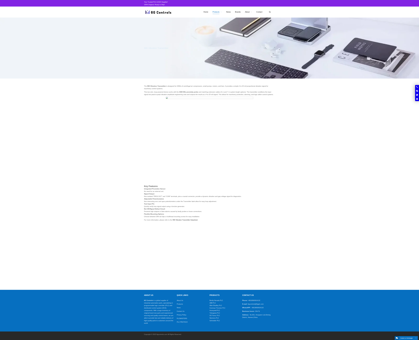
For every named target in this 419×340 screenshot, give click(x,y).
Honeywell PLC (215, 310)
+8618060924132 (254, 300)
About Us (180, 300)
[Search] (270, 12)
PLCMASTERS (182, 318)
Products (180, 304)
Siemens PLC (214, 318)
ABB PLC (213, 303)
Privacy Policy (181, 315)
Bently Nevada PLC (216, 300)
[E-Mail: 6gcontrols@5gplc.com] (417, 99)
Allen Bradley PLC (216, 305)
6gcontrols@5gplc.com (256, 304)
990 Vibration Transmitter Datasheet (185, 220)
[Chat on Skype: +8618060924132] (417, 91)
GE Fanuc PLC (215, 315)
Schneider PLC (215, 320)
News (179, 307)
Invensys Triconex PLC (217, 308)
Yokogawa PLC (215, 313)
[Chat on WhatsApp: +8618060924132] (417, 95)
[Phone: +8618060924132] (417, 87)
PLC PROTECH (182, 322)
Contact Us (180, 311)
